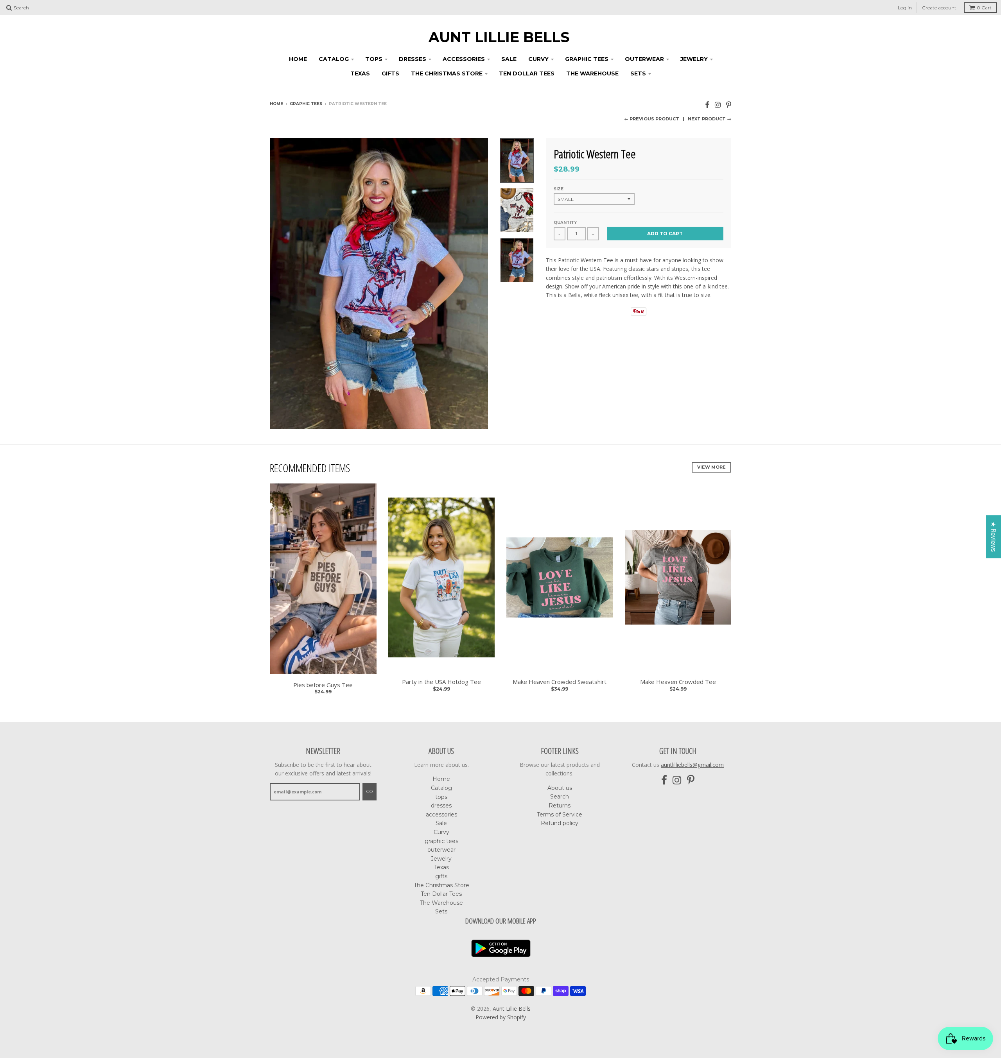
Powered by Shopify (500, 1017)
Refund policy (559, 823)
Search (559, 796)
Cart (984, 8)
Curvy (538, 59)
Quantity (565, 222)
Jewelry (694, 59)
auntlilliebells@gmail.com (692, 764)
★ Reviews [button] (993, 536)
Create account (939, 8)
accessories (464, 59)
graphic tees (586, 59)
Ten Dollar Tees (526, 73)
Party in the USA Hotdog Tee (441, 682)
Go (369, 791)
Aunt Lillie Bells (499, 37)
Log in (905, 8)
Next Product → (709, 119)
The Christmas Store (447, 73)
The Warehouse (592, 73)
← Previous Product (651, 119)
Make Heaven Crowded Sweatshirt (559, 682)
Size (558, 189)
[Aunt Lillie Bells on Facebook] (707, 104)
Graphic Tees (306, 103)
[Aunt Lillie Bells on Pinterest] (728, 104)
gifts (390, 73)
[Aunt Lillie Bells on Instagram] (718, 104)
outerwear (644, 59)
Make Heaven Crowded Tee (678, 682)
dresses (412, 59)
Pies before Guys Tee (323, 685)
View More (711, 467)
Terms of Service (559, 814)
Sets (638, 73)
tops (373, 59)
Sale (509, 59)
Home (298, 59)
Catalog (334, 59)
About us (559, 787)
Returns (559, 805)
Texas (360, 73)
